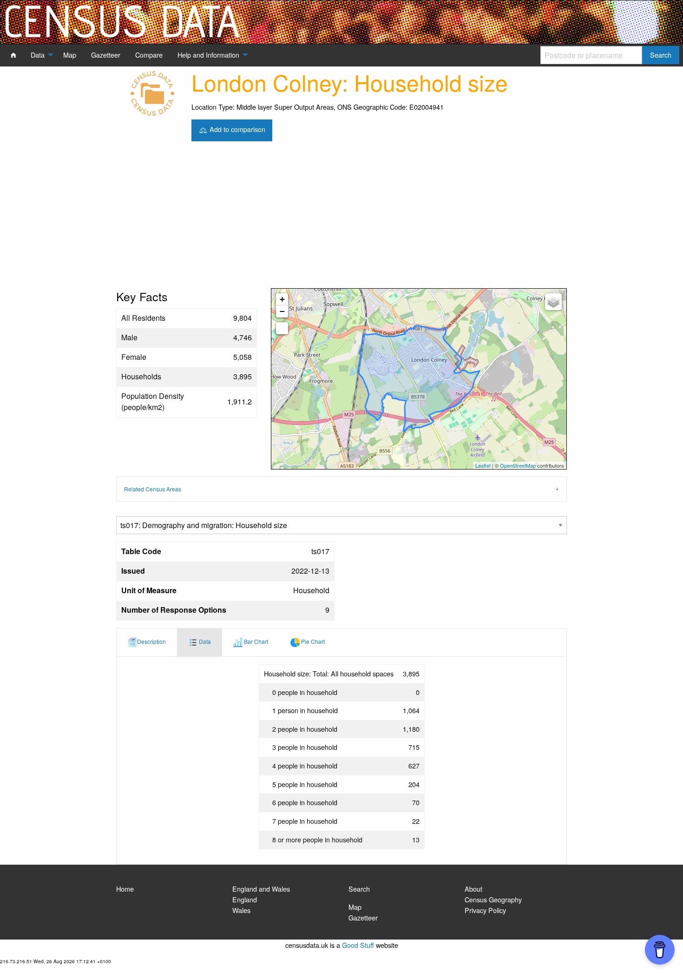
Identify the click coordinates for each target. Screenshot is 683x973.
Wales (241, 910)
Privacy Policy (485, 910)
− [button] (282, 311)
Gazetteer (363, 917)
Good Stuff (358, 945)
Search (359, 889)
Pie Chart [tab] (312, 641)
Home (125, 889)
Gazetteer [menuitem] (105, 55)
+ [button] (282, 299)
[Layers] (553, 301)
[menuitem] (13, 55)
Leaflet (483, 465)
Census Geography (493, 899)
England (244, 899)
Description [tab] (151, 641)
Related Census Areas (152, 489)
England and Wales (261, 889)
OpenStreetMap (518, 465)
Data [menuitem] (38, 55)
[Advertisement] (341, 218)
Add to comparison (236, 129)
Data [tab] (204, 641)
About (473, 889)
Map (354, 907)
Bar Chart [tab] (255, 641)
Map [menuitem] (69, 55)
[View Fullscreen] (282, 328)
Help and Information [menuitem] (208, 55)
